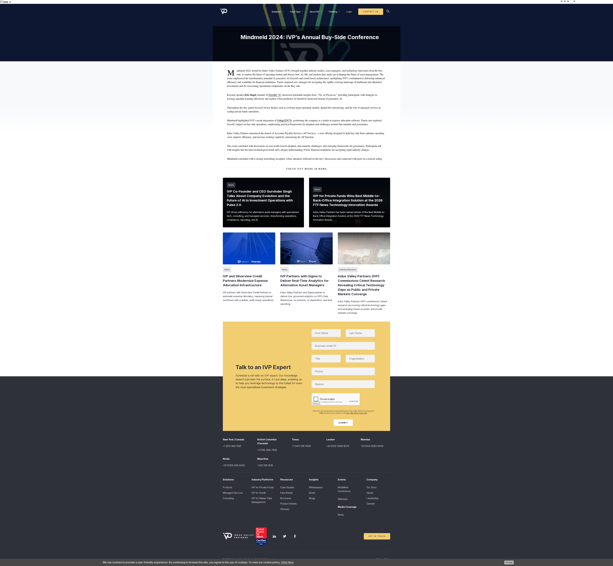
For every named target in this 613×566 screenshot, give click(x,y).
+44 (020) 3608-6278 (337, 446)
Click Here (287, 562)
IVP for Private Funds (263, 487)
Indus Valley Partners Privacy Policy (356, 413)
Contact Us (370, 11)
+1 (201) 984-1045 (232, 446)
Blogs (312, 498)
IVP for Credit (259, 492)
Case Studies (287, 487)
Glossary (285, 509)
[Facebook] (294, 536)
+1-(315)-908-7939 (267, 450)
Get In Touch (377, 536)
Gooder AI (274, 94)
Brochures (285, 498)
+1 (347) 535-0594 (301, 446)
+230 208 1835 (265, 465)
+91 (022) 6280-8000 (372, 446)
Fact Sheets (286, 492)
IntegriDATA (284, 120)
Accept (509, 562)
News (341, 514)
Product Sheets (288, 503)
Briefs (312, 492)
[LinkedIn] (274, 536)
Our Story (372, 487)
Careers (371, 503)
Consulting (228, 498)
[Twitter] (284, 536)
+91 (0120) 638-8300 (234, 465)
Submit (343, 422)
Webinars (343, 499)
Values (370, 492)
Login (349, 11)
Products (227, 487)
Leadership (372, 498)
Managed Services (233, 492)
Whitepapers (316, 487)
